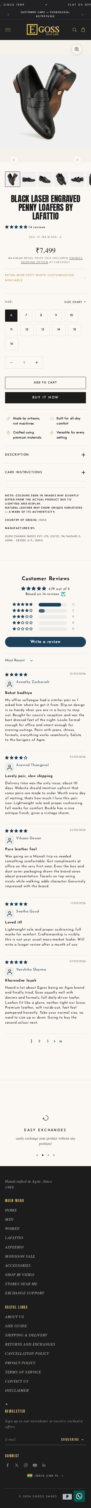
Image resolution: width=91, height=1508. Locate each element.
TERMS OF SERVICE (23, 1371)
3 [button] (48, 1041)
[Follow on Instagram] (25, 1465)
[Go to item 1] (12, 179)
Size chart (73, 302)
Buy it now (45, 397)
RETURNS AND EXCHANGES (30, 1344)
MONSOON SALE (20, 1256)
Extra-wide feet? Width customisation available (39, 278)
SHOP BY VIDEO (19, 1274)
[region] (45, 1130)
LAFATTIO (14, 1237)
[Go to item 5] (77, 179)
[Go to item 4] (61, 179)
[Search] (74, 29)
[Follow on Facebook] (7, 1465)
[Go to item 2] (28, 179)
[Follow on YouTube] (34, 1465)
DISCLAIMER (17, 1390)
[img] (16, 675)
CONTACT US (17, 1381)
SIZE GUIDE (16, 1325)
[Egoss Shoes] (43, 29)
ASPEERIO (14, 1246)
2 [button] (39, 1041)
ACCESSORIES (18, 1265)
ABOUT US (14, 1316)
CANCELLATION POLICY (27, 1353)
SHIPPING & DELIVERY (26, 1334)
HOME (11, 1210)
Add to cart (45, 382)
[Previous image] (13, 159)
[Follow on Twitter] (16, 1465)
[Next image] (77, 159)
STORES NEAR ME (21, 1283)
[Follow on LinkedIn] (44, 1465)
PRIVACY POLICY (20, 1362)
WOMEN (12, 1228)
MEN (9, 1219)
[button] (17, 227)
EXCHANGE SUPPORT (24, 1292)
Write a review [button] (45, 642)
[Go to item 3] (45, 179)
